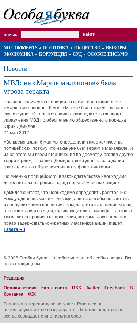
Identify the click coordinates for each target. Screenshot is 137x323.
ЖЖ (32, 294)
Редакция (14, 278)
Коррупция (53, 54)
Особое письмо (107, 54)
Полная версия (20, 287)
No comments (21, 47)
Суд (77, 54)
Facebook (114, 287)
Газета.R (13, 229)
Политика (56, 47)
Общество (87, 47)
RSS (76, 287)
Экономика (19, 54)
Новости (16, 68)
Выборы (116, 47)
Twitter (93, 287)
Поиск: (11, 34)
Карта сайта (54, 287)
